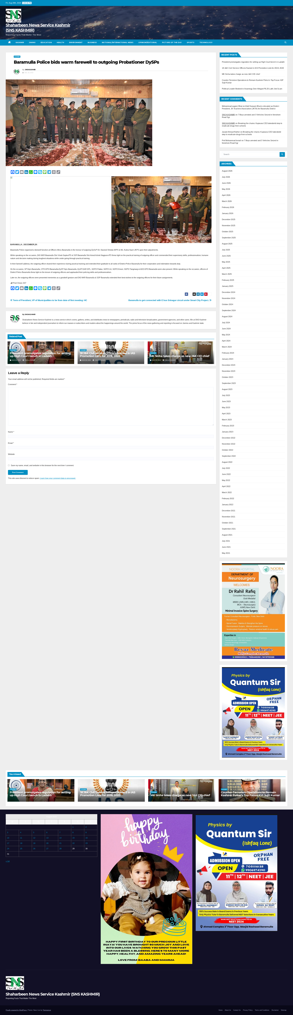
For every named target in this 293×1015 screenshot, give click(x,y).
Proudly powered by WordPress (16, 1010)
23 (86, 843)
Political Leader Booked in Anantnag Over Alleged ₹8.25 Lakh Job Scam (252, 89)
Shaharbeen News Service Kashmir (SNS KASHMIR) (53, 994)
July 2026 (226, 177)
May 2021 (226, 553)
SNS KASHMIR (228, 115)
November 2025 (228, 226)
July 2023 (226, 395)
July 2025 (226, 250)
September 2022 (229, 456)
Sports (190, 42)
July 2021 (226, 541)
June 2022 (226, 474)
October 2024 (227, 304)
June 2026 (226, 183)
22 (73, 843)
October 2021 (227, 523)
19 (34, 843)
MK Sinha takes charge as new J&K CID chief (179, 356)
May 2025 (226, 262)
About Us (228, 1010)
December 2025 (228, 219)
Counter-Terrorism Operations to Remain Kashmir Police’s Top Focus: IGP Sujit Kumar (250, 794)
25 (21, 849)
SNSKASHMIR (30, 70)
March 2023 (227, 420)
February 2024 (228, 353)
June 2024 (226, 329)
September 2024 (229, 310)
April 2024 (226, 341)
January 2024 (227, 359)
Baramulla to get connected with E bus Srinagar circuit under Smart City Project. (168, 300)
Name (11, 432)
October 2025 (227, 232)
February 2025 (228, 280)
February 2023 (228, 426)
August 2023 (227, 389)
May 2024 (226, 335)
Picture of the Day (172, 42)
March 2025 (227, 274)
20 (47, 843)
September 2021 (229, 529)
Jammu (32, 42)
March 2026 (227, 201)
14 (60, 838)
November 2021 (228, 517)
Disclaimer (275, 1010)
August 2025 (227, 244)
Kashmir (20, 42)
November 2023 (228, 371)
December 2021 (228, 511)
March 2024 (227, 347)
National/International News (117, 42)
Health (60, 42)
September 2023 (229, 383)
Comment (12, 384)
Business (92, 42)
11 (21, 838)
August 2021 (227, 535)
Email (11, 443)
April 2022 (226, 486)
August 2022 (227, 462)
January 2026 (227, 213)
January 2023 (227, 432)
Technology (206, 42)
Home (220, 1010)
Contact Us (237, 1010)
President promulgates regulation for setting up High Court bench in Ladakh (40, 354)
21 (60, 843)
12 (34, 838)
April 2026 (226, 195)
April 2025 (226, 268)
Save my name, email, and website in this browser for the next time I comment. (42, 465)
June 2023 (226, 401)
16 (86, 838)
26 (34, 849)
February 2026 (228, 207)
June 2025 (226, 256)
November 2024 (228, 298)
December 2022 (228, 438)
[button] (285, 42)
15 (73, 838)
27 (47, 849)
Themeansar (47, 1010)
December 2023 (228, 365)
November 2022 (228, 444)
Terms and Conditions (262, 1010)
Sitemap (283, 1010)
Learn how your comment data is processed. (58, 478)
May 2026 (226, 189)
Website (11, 454)
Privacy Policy (248, 1010)
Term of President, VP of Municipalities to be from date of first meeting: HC (49, 300)
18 (21, 843)
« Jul (8, 861)
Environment (76, 42)
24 (8, 849)
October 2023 (227, 377)
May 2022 (226, 480)
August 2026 (227, 171)
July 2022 (226, 468)
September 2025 (229, 238)
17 (8, 843)
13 (47, 838)
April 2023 (226, 414)
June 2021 (226, 547)
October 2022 (227, 450)
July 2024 (226, 323)
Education (46, 42)
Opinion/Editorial (147, 42)
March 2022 (227, 492)
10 (8, 838)
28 (60, 849)
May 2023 (226, 407)
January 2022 (227, 505)
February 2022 (228, 498)
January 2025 (227, 286)
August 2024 (227, 317)
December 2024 (228, 292)
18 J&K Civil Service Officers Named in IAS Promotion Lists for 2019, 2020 (107, 354)
